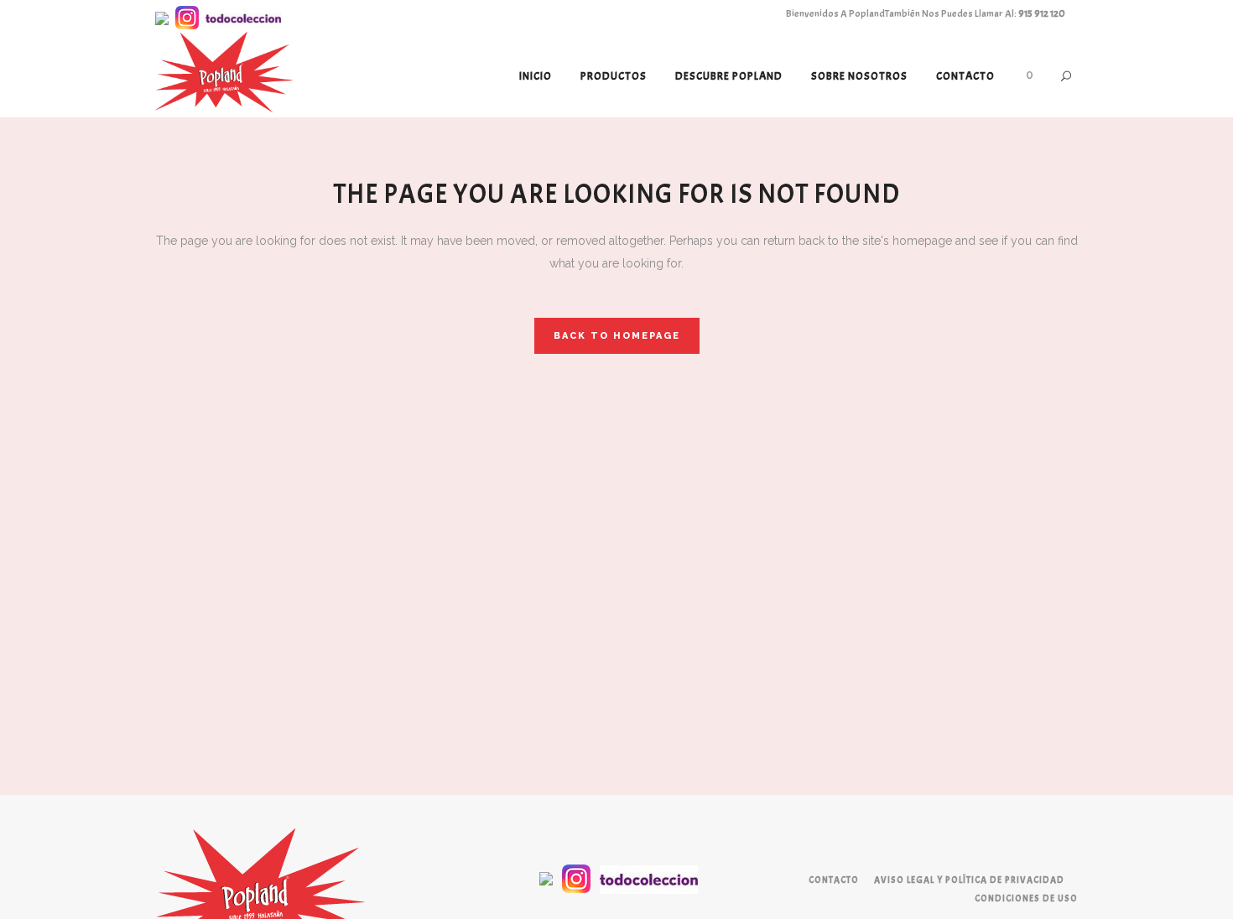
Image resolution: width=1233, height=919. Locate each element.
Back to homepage (617, 335)
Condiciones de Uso (1026, 898)
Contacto (834, 879)
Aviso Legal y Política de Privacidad (969, 879)
